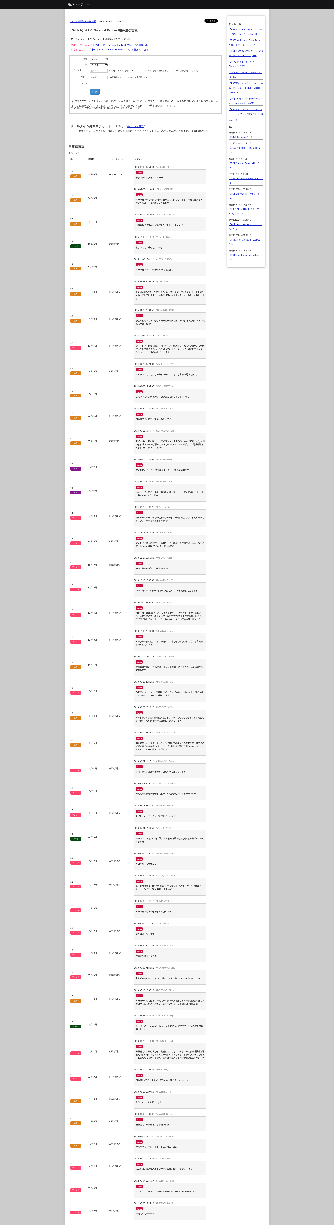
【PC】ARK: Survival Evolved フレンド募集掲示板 (119, 49)
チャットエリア (135, 126)
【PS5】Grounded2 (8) (241, 137)
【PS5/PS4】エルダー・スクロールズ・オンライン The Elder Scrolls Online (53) (246, 88)
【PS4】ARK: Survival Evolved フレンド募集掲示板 (120, 45)
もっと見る (234, 120)
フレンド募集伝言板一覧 (83, 21)
